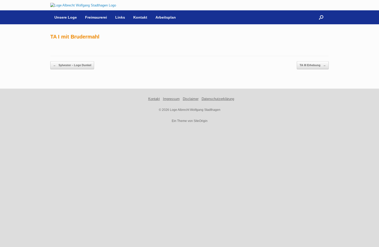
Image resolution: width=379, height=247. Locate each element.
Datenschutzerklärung (218, 99)
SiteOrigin (201, 120)
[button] (321, 17)
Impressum (171, 99)
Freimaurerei (96, 17)
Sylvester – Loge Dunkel (72, 65)
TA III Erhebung (313, 65)
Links (120, 17)
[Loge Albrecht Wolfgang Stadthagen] (83, 5)
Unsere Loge (65, 17)
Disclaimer (191, 99)
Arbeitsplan (165, 17)
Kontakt (140, 17)
